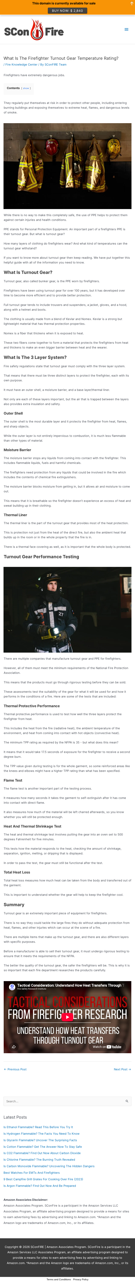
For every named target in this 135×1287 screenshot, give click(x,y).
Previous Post (15, 1069)
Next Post (122, 1069)
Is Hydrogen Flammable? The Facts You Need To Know (41, 1133)
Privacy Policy (80, 1279)
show (26, 88)
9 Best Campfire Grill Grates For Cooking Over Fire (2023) (43, 1179)
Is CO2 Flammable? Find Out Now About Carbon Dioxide (42, 1153)
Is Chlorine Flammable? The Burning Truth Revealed (39, 1159)
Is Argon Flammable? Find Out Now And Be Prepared (40, 1186)
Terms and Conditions (59, 1279)
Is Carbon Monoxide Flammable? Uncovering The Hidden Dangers (49, 1166)
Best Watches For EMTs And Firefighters (32, 1172)
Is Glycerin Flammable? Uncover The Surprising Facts (40, 1140)
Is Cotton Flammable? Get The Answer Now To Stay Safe (43, 1146)
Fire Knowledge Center (21, 64)
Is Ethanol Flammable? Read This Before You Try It (38, 1127)
